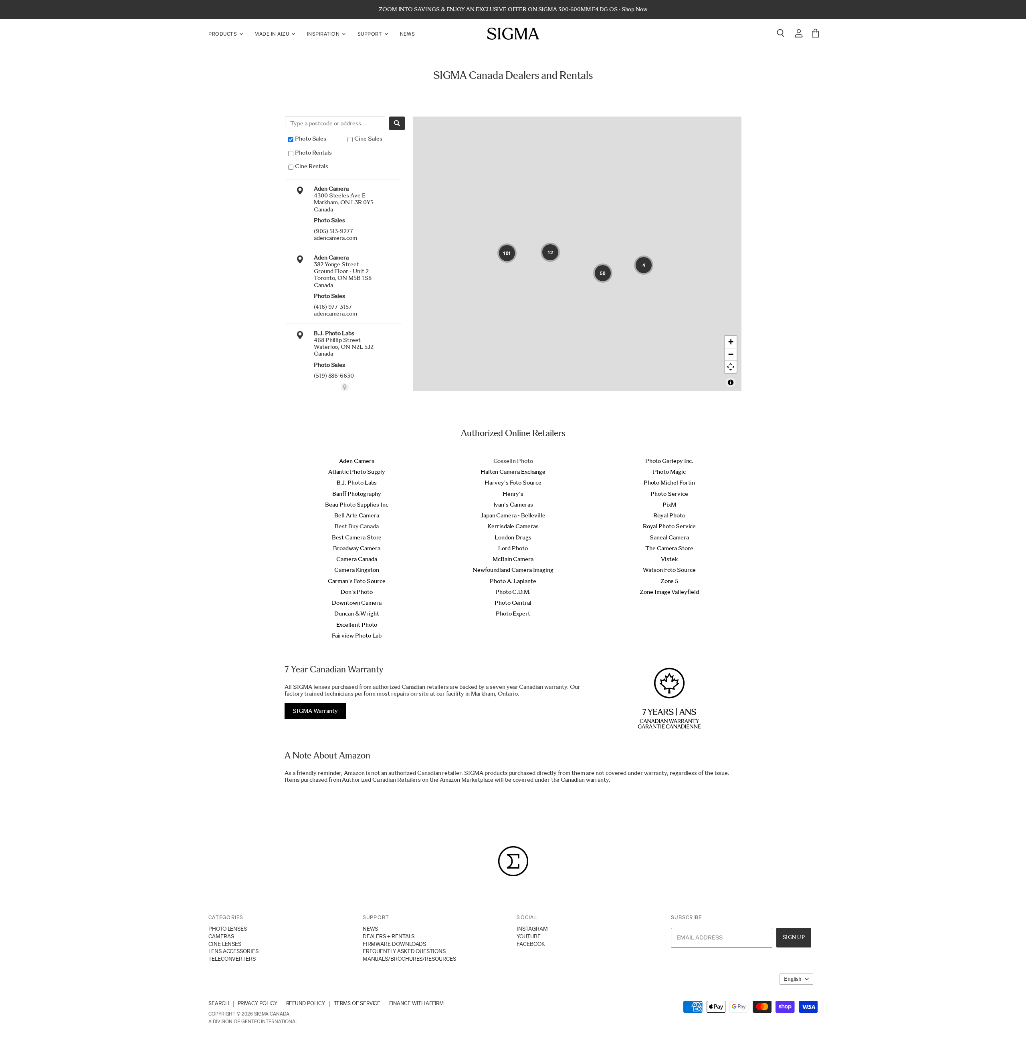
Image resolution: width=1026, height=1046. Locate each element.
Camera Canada (356, 559)
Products (223, 34)
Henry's (513, 493)
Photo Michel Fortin (669, 482)
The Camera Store (669, 548)
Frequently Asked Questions (404, 951)
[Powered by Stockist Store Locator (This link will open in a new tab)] (345, 387)
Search (218, 1003)
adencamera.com (335, 237)
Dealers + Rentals (389, 936)
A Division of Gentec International (252, 1021)
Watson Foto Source (669, 569)
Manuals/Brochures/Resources (409, 958)
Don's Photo (357, 591)
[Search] (397, 123)
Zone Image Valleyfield (669, 591)
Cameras (221, 936)
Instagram (532, 928)
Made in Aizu (272, 34)
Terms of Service (357, 1003)
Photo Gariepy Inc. (669, 461)
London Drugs (513, 537)
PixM (669, 504)
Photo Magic (669, 471)
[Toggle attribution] (730, 382)
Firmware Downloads (394, 944)
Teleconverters (232, 958)
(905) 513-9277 (333, 231)
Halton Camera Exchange (513, 471)
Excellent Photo (357, 624)
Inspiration (324, 34)
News (407, 34)
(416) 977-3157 (333, 306)
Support (370, 34)
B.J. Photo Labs (357, 482)
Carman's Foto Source (357, 581)
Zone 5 (669, 581)
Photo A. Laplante (513, 581)
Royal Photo (669, 515)
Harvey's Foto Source (513, 482)
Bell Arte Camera (356, 515)
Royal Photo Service (669, 526)
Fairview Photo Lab (357, 635)
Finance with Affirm (416, 1003)
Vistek (669, 559)
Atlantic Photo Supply (356, 471)
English (793, 979)
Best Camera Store (357, 537)
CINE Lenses (224, 944)
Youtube (528, 936)
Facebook (531, 944)
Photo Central (513, 602)
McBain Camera (513, 559)
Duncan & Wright (356, 613)
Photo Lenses (227, 928)
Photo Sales (310, 138)
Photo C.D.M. (513, 591)
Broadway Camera (356, 548)
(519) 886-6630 (334, 375)
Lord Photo (512, 548)
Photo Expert (513, 613)
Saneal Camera (669, 537)
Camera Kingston (356, 569)
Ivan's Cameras (513, 504)
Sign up (794, 937)
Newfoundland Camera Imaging (513, 569)
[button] (507, 253)
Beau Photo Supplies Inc (356, 504)
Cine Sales (368, 138)
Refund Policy (305, 1003)
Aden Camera (356, 461)
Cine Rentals (311, 166)
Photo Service (669, 493)
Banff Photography (356, 493)
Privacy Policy (257, 1003)
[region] (577, 254)
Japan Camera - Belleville (513, 515)
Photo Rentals (313, 152)
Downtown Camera (357, 602)
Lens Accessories (233, 951)
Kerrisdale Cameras (513, 526)
